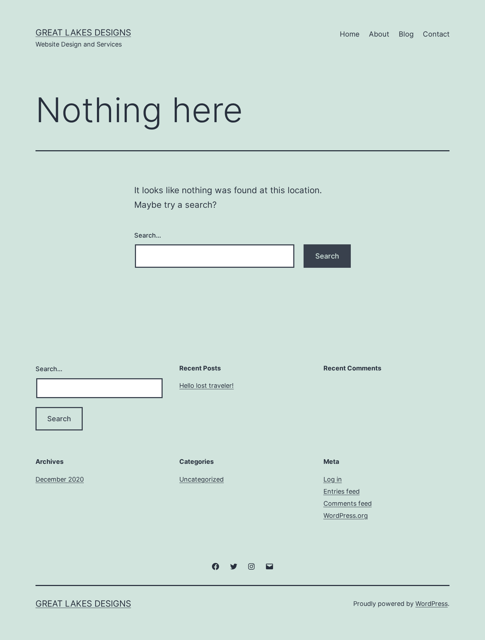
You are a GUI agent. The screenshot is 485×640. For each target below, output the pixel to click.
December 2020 (60, 479)
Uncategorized (201, 479)
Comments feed (347, 503)
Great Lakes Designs (83, 32)
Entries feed (341, 491)
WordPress (431, 603)
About (379, 34)
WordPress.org (345, 515)
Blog (406, 34)
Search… (147, 235)
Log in (332, 479)
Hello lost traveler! (206, 385)
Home (350, 34)
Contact (436, 34)
